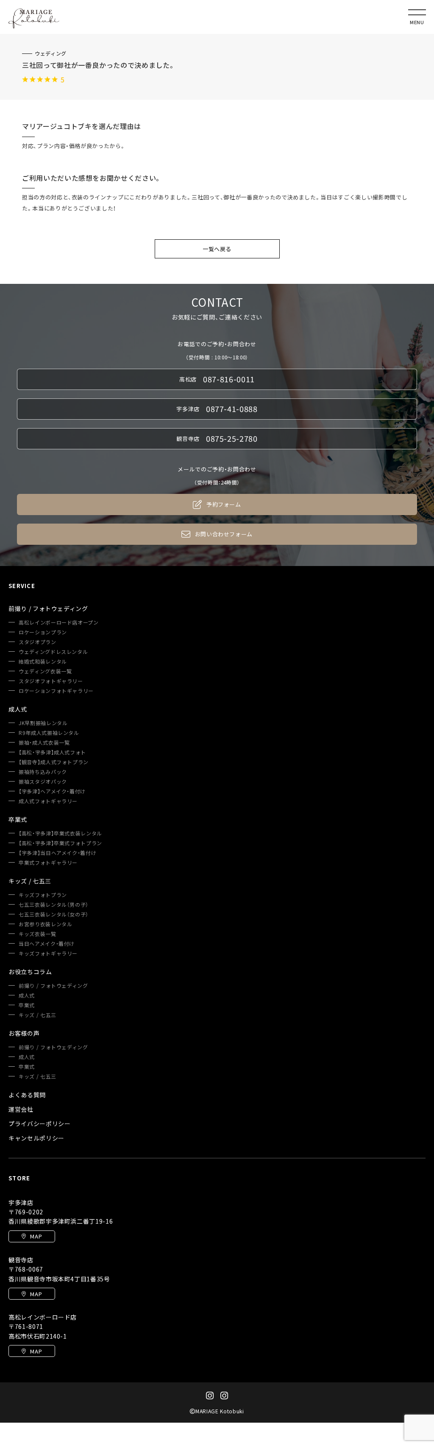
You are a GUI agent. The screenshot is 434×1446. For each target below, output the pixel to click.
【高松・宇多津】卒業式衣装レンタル (60, 833)
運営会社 (20, 1109)
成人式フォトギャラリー (48, 801)
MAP (36, 1236)
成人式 (27, 995)
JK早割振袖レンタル (43, 723)
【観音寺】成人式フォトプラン (54, 762)
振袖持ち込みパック (43, 772)
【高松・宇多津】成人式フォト (52, 752)
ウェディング (51, 53)
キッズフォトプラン (43, 895)
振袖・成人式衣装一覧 (44, 742)
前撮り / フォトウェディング (53, 985)
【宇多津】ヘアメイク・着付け (52, 791)
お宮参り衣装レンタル (45, 924)
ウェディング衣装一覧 (45, 671)
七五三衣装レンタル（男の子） (54, 904)
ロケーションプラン (43, 632)
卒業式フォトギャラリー (48, 862)
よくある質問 (27, 1094)
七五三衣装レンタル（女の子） (54, 914)
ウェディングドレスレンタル (53, 652)
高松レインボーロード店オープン (59, 622)
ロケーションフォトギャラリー (56, 691)
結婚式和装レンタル (43, 661)
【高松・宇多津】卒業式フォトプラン (60, 843)
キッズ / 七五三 (37, 1015)
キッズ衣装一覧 (37, 934)
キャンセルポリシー (36, 1138)
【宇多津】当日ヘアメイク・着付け (57, 853)
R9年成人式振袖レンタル (49, 733)
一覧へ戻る (217, 249)
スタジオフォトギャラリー (51, 681)
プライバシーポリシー (39, 1123)
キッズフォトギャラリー (48, 953)
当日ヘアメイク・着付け (47, 943)
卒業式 (27, 1005)
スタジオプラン (37, 642)
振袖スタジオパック (43, 781)
